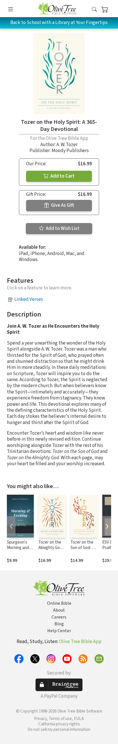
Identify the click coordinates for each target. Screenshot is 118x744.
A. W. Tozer (67, 144)
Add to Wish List (62, 228)
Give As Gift (62, 205)
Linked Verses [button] (28, 299)
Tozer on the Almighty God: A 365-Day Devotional (50, 550)
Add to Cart (62, 176)
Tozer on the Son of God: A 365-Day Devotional (82, 550)
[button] (94, 10)
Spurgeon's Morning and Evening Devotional (18, 550)
